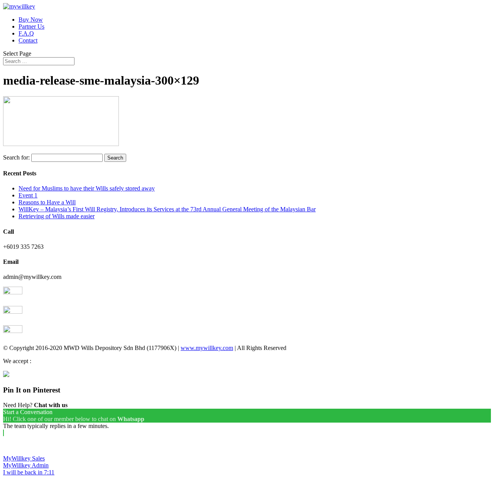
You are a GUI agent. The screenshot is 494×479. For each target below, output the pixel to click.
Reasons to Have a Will (47, 202)
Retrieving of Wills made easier (57, 216)
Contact (28, 40)
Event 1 (28, 195)
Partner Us (31, 26)
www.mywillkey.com (207, 348)
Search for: (16, 157)
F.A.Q (26, 33)
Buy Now (31, 19)
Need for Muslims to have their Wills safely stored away (87, 188)
